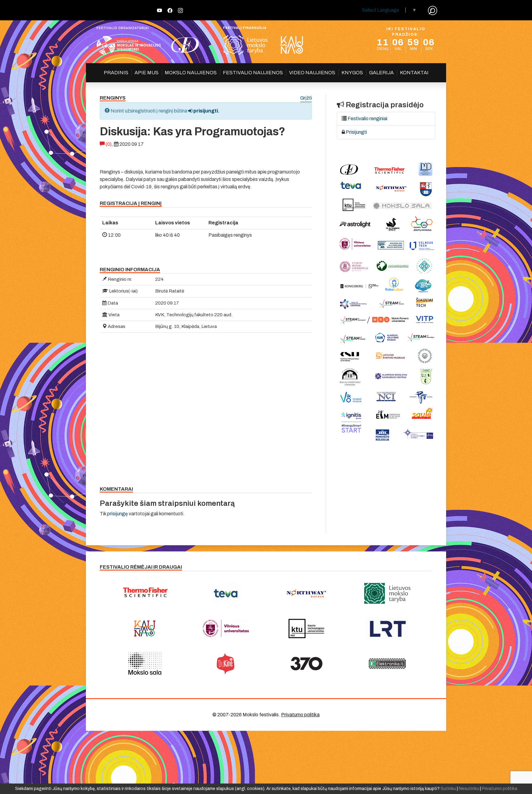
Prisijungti (356, 132)
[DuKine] (226, 664)
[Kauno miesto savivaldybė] (145, 628)
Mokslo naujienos (191, 72)
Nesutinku (469, 788)
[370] (306, 664)
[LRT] (387, 628)
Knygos (352, 72)
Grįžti (306, 98)
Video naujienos (312, 72)
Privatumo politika (300, 714)
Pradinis (116, 72)
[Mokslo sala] (145, 664)
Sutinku (448, 788)
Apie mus (147, 72)
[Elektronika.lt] (387, 664)
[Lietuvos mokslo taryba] (387, 593)
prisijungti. (206, 110)
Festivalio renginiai (367, 118)
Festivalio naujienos (253, 72)
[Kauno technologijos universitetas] (306, 628)
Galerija (381, 72)
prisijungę (117, 513)
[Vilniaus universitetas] (226, 628)
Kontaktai (414, 72)
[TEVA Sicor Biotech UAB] (226, 593)
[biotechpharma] (306, 593)
